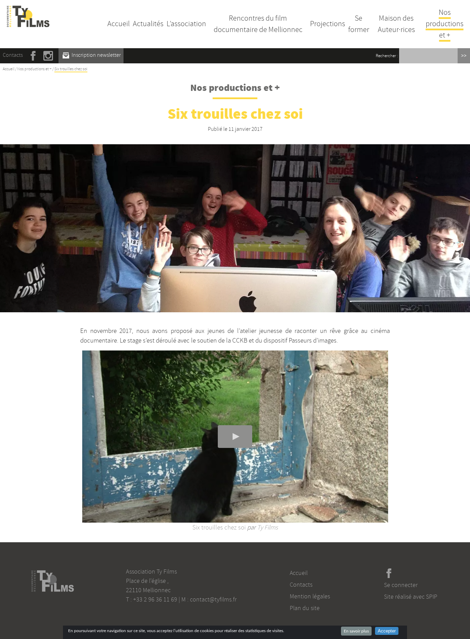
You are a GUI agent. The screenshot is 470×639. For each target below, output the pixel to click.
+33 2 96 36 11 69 (155, 599)
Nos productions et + (444, 24)
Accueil (118, 24)
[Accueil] (28, 9)
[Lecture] (235, 436)
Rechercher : (387, 56)
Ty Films (267, 527)
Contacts (13, 55)
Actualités (148, 24)
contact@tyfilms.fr (213, 599)
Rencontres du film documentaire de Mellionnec (258, 23)
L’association (186, 24)
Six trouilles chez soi (219, 527)
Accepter (387, 630)
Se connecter (401, 585)
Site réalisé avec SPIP (410, 596)
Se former (358, 23)
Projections (327, 24)
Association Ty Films (151, 571)
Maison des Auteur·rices (396, 23)
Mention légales (310, 596)
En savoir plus (356, 631)
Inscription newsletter (96, 55)
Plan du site (305, 608)
